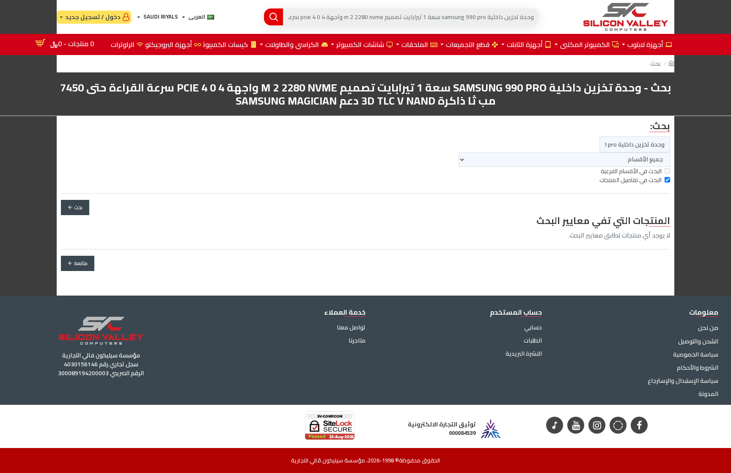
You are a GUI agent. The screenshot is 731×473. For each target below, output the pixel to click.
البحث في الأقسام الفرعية (631, 171)
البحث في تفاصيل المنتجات (630, 180)
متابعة (81, 263)
